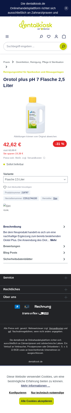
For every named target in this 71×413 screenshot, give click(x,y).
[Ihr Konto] (56, 36)
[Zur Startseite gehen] (35, 25)
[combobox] (33, 46)
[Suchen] (63, 46)
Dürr (55, 198)
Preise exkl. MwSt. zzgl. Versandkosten (22, 158)
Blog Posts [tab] (10, 252)
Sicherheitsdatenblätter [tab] (18, 259)
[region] (35, 117)
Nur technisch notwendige (47, 392)
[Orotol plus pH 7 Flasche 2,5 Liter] (35, 115)
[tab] (34, 233)
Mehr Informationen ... (35, 385)
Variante (8, 173)
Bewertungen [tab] (11, 246)
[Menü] (7, 36)
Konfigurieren (17, 392)
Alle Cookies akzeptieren (36, 401)
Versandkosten (56, 328)
